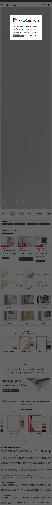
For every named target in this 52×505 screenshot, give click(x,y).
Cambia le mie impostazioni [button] (31, 35)
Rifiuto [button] (21, 35)
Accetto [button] (16, 35)
